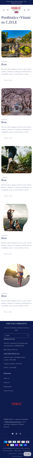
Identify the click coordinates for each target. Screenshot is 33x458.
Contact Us (7, 382)
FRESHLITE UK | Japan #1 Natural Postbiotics (18, 448)
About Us (6, 378)
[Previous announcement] (3, 2)
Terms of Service (8, 390)
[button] (4, 10)
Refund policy (8, 386)
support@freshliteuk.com (11, 353)
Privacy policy (26, 450)
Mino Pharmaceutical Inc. (13, 422)
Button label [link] (8, 80)
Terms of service (13, 453)
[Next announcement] (30, 2)
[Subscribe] (27, 335)
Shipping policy (22, 453)
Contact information (17, 456)
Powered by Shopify (8, 450)
